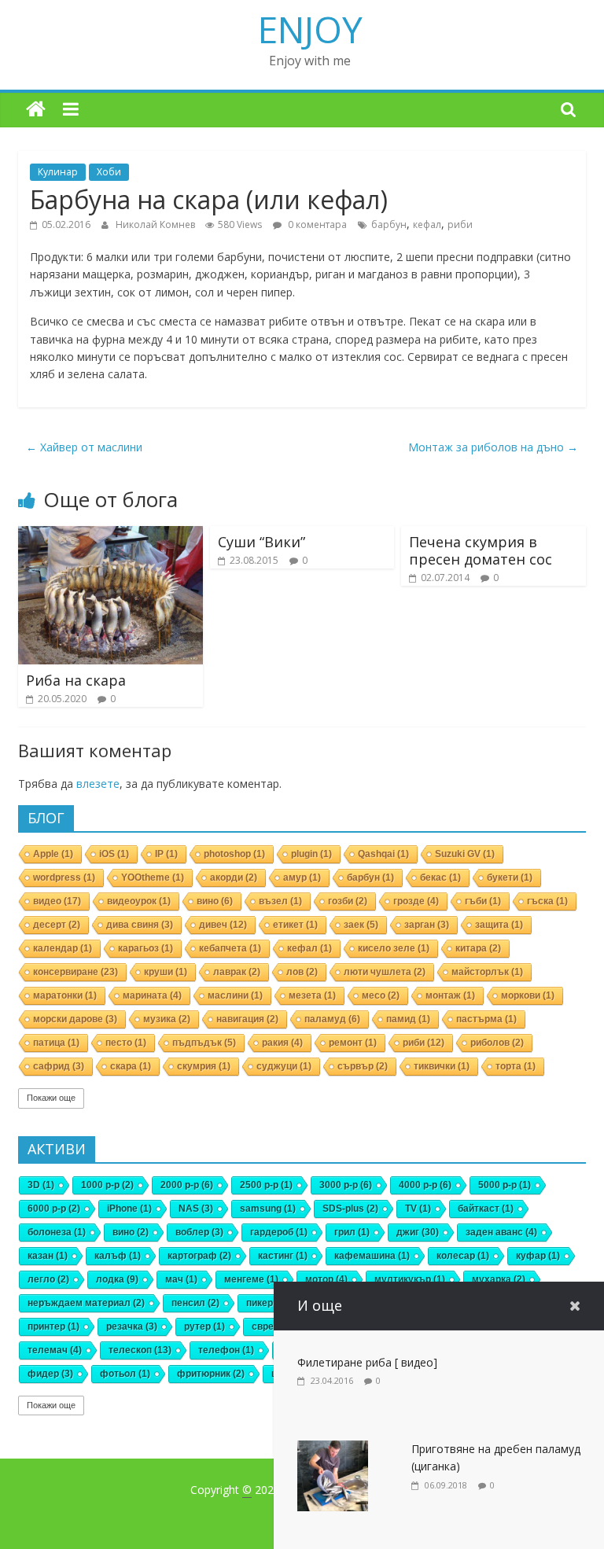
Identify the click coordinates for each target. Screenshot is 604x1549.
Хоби (109, 171)
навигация (247, 1019)
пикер (266, 1302)
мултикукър (409, 1279)
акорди (233, 877)
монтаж (450, 995)
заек (361, 924)
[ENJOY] (35, 110)
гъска (547, 901)
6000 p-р (54, 1208)
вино (215, 901)
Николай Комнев (156, 224)
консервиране (75, 971)
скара (130, 1066)
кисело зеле (393, 948)
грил (352, 1232)
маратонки (65, 995)
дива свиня (139, 924)
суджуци (283, 1066)
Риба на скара (76, 680)
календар (62, 948)
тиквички (442, 1066)
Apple (53, 853)
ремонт (353, 1042)
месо (381, 995)
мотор (326, 1279)
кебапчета (230, 948)
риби (460, 224)
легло (48, 1279)
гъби (483, 901)
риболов (497, 1042)
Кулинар (58, 171)
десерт (56, 924)
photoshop (234, 853)
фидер (50, 1373)
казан (48, 1255)
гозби (347, 901)
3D (41, 1184)
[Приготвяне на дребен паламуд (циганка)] (332, 1448)
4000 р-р (425, 1184)
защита (499, 924)
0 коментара (316, 224)
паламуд (332, 1019)
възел (280, 901)
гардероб (279, 1232)
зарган (426, 924)
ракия (282, 1042)
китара (478, 948)
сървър (362, 1066)
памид (408, 1019)
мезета (312, 995)
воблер (199, 1232)
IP (166, 853)
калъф (117, 1255)
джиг (417, 1232)
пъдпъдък (204, 1042)
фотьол (125, 1373)
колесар (462, 1255)
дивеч (223, 924)
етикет (295, 924)
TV (418, 1208)
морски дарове (75, 1019)
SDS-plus (350, 1208)
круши (165, 971)
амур (302, 877)
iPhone (129, 1208)
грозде (416, 901)
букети (509, 877)
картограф (199, 1255)
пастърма (486, 1019)
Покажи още (51, 1097)
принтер (53, 1326)
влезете (98, 783)
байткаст (486, 1208)
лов (302, 971)
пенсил (195, 1302)
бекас (440, 877)
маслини (235, 995)
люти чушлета (384, 971)
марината (152, 995)
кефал (427, 224)
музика (166, 1019)
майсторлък (487, 971)
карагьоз (145, 948)
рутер (204, 1326)
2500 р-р (266, 1184)
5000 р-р (504, 1184)
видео (57, 901)
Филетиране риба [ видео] (367, 1362)
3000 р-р (345, 1184)
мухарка (498, 1279)
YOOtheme (152, 877)
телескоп (140, 1350)
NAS (196, 1208)
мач (181, 1279)
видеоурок (139, 901)
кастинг (283, 1255)
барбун (389, 224)
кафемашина (372, 1255)
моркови (527, 995)
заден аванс (501, 1232)
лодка (117, 1279)
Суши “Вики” (261, 541)
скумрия (203, 1066)
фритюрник (211, 1373)
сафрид (58, 1066)
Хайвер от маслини (84, 447)
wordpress (64, 877)
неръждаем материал (86, 1302)
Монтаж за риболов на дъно (493, 447)
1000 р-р (107, 1184)
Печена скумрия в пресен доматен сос (480, 550)
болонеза (57, 1232)
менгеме (251, 1279)
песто (125, 1042)
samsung (268, 1208)
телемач (55, 1350)
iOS (114, 853)
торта (515, 1066)
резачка (131, 1326)
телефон (226, 1350)
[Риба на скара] (110, 534)
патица (56, 1042)
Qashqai (383, 853)
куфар (538, 1255)
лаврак (236, 971)
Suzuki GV (465, 853)
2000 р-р (186, 1184)
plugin (311, 853)
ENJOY (310, 29)
